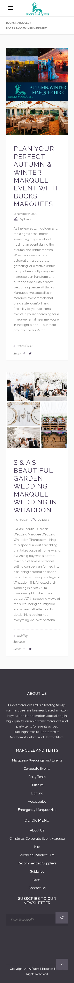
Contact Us (37, 888)
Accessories (37, 801)
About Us (37, 830)
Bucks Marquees (17, 22)
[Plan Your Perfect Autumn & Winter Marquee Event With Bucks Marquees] (37, 91)
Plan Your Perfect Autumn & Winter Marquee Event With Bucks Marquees (36, 176)
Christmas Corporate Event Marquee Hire (37, 843)
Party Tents (37, 777)
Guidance (37, 871)
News (37, 880)
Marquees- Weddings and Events (37, 760)
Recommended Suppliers (37, 863)
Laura (27, 219)
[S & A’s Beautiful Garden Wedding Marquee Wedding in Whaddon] (37, 410)
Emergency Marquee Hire (37, 810)
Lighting (37, 793)
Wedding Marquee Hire (37, 855)
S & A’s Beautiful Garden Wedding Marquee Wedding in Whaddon (35, 486)
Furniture (37, 785)
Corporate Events (37, 769)
